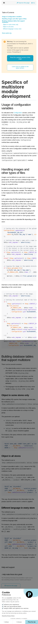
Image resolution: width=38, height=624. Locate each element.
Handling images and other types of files (14, 19)
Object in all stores (8, 26)
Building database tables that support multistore (13, 21)
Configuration (18, 112)
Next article (6, 33)
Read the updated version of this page (20, 58)
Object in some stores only (10, 24)
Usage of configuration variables (12, 16)
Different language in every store (12, 29)
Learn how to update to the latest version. (20, 67)
